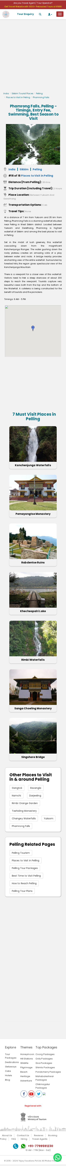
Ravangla (35, 788)
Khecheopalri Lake (33, 611)
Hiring (24, 1139)
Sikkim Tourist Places (22, 93)
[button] (33, 328)
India (6, 93)
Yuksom (48, 818)
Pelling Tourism (21, 853)
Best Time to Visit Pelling (26, 875)
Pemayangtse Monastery (33, 514)
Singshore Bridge (33, 757)
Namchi (16, 795)
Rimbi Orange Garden (25, 803)
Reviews (38, 1135)
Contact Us (23, 1135)
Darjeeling (35, 795)
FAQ (14, 1139)
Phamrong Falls (21, 826)
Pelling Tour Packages (25, 868)
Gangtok (17, 788)
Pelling (39, 93)
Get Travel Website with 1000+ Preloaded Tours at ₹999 (33, 6)
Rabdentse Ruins (33, 562)
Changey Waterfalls (24, 818)
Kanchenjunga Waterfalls (33, 465)
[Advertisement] (33, 57)
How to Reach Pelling (24, 883)
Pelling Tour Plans (22, 891)
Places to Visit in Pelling (18, 97)
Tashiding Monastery (24, 811)
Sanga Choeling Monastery (33, 708)
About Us (7, 1135)
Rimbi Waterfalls (33, 660)
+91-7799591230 (40, 1146)
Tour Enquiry (25, 14)
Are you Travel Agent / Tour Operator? (33, 3)
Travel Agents (39, 1139)
